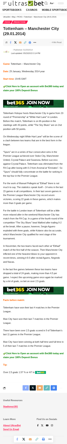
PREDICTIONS (20, 22)
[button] (5, 3)
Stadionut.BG (10, 406)
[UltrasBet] (26, 3)
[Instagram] (51, 425)
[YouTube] (47, 425)
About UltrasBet (12, 425)
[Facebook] (38, 425)
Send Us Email (11, 429)
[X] (42, 425)
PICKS (7, 22)
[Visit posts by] (6, 51)
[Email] (20, 42)
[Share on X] (15, 42)
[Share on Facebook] (10, 42)
